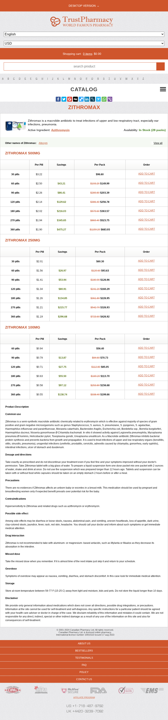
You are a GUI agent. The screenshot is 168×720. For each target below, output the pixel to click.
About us (84, 643)
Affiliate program (84, 697)
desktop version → (84, 5)
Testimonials (84, 657)
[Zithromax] (15, 125)
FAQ (84, 665)
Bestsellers (84, 650)
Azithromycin (60, 130)
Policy (84, 672)
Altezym (43, 143)
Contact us (84, 679)
